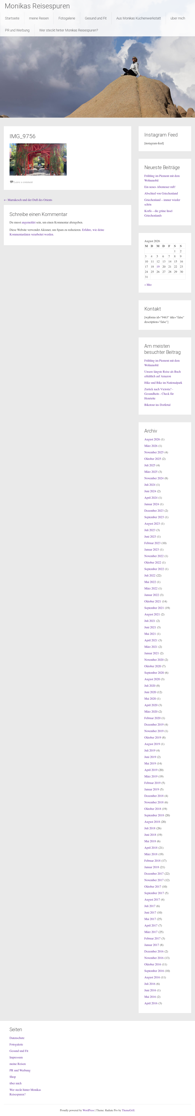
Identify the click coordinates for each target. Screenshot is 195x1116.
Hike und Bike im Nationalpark (163, 383)
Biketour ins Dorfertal (157, 405)
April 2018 (150, 847)
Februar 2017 (152, 938)
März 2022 (150, 588)
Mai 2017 (150, 919)
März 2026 (150, 446)
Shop (13, 1077)
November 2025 (154, 452)
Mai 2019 (150, 763)
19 (158, 266)
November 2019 (154, 731)
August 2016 (152, 977)
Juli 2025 (149, 465)
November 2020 (154, 660)
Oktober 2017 (152, 886)
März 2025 (150, 472)
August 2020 (152, 679)
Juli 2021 (149, 621)
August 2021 (152, 614)
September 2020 (154, 672)
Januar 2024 (151, 504)
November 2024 (154, 478)
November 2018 (154, 802)
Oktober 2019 (152, 737)
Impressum (16, 1057)
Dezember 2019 (154, 724)
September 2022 (154, 569)
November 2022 (154, 556)
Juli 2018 (149, 828)
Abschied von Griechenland (161, 193)
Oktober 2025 (152, 459)
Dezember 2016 (154, 951)
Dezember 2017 (154, 873)
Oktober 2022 (152, 562)
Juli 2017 (149, 906)
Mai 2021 (150, 634)
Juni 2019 (150, 757)
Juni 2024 (150, 491)
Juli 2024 (149, 485)
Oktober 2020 (152, 666)
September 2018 (154, 815)
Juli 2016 (149, 984)
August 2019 (152, 744)
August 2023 (152, 523)
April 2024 (150, 497)
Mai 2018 (150, 841)
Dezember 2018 (154, 796)
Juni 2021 (150, 627)
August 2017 (152, 899)
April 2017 (150, 925)
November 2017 (154, 880)
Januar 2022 (151, 595)
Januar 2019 (151, 789)
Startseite (12, 18)
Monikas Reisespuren (37, 6)
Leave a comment (23, 182)
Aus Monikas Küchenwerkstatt (138, 18)
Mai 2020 (150, 698)
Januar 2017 (151, 945)
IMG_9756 (23, 136)
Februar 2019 (152, 783)
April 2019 (150, 770)
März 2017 (150, 932)
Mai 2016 (150, 997)
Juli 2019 (149, 750)
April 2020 (150, 705)
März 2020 (150, 711)
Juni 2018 (150, 835)
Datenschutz (17, 1038)
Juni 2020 (150, 692)
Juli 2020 (149, 685)
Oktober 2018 (152, 809)
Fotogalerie (66, 18)
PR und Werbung (17, 30)
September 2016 (154, 971)
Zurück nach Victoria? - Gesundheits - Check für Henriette (159, 393)
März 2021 (150, 647)
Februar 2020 (152, 718)
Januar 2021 (151, 653)
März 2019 (150, 776)
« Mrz (148, 285)
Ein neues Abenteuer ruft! (159, 187)
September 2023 (154, 517)
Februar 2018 (152, 860)
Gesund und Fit (96, 18)
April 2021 (150, 640)
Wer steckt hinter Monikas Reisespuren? (68, 30)
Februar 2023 (152, 543)
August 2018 (152, 822)
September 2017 (154, 893)
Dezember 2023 (154, 510)
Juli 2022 (149, 575)
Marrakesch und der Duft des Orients (28, 200)
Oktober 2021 (152, 601)
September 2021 (154, 608)
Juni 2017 (150, 912)
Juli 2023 (149, 530)
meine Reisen (39, 18)
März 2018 (150, 854)
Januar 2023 (151, 549)
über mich (178, 18)
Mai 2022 (150, 582)
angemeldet (28, 222)
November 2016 (154, 958)
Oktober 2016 (152, 964)
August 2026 (152, 439)
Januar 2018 (151, 867)
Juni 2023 (150, 536)
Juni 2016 (150, 990)
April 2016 (150, 1003)
